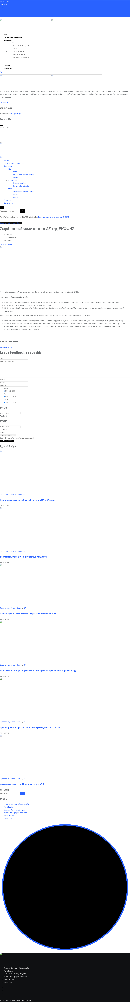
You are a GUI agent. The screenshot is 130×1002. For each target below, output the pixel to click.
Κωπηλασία (12, 180)
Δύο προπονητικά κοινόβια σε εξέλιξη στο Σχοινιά (23, 557)
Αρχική (6, 34)
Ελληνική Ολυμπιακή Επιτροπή (15, 810)
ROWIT (29, 1000)
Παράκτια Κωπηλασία (19, 54)
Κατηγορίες (8, 40)
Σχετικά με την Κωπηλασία (13, 37)
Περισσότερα (5, 102)
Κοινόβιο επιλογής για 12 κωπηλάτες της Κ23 (22, 784)
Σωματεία (7, 66)
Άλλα (10, 189)
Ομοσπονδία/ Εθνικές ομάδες (21, 46)
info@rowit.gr (16, 114)
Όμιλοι (14, 43)
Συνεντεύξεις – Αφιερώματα (21, 57)
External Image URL (7, 438)
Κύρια (10, 169)
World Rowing (9, 807)
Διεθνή (15, 48)
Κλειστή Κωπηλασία (18, 51)
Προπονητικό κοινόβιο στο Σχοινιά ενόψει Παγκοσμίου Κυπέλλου (31, 727)
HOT (24, 494)
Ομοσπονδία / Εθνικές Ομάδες (11, 494)
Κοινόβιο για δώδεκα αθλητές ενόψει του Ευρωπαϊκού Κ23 (28, 614)
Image (2, 432)
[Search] (1, 73)
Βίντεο (14, 63)
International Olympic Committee (15, 813)
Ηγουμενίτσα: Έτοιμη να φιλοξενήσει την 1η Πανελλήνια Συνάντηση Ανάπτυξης (38, 671)
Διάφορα (15, 60)
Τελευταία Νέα (9, 816)
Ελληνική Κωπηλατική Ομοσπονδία (16, 804)
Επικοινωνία (8, 68)
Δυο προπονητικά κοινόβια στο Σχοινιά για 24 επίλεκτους (27, 500)
